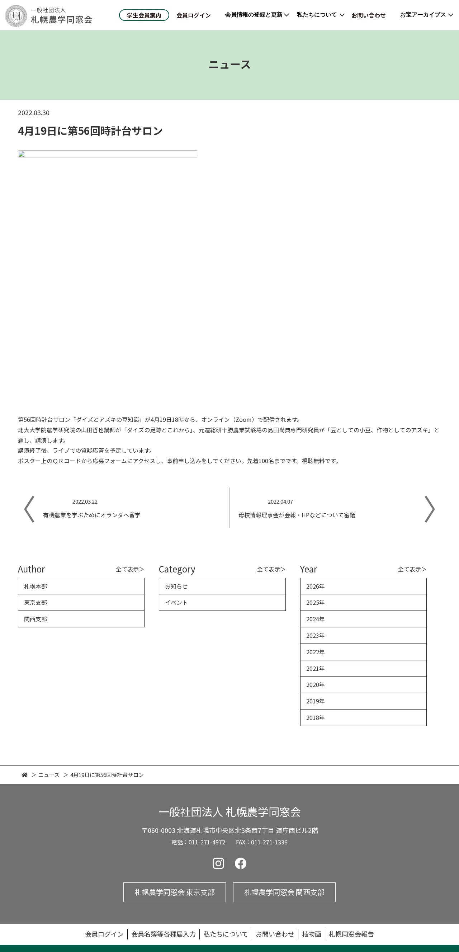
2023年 (315, 635)
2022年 (315, 651)
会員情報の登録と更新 (254, 14)
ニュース (49, 774)
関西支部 (35, 618)
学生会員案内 (144, 15)
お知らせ (176, 586)
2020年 (315, 684)
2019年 (315, 701)
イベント (176, 602)
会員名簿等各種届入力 (163, 933)
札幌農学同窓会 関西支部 (284, 892)
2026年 (315, 586)
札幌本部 (35, 586)
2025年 (315, 602)
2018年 (315, 717)
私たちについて (317, 14)
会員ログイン (193, 15)
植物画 (311, 933)
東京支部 (35, 602)
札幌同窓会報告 (351, 933)
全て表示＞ (130, 569)
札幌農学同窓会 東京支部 (174, 892)
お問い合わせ (368, 15)
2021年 (315, 668)
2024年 (315, 618)
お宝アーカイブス (423, 14)
